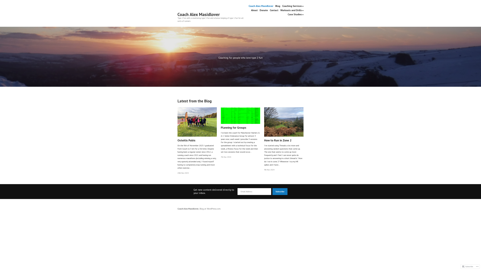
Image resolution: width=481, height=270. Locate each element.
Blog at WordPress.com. (210, 208)
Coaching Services (292, 6)
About (254, 10)
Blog (277, 6)
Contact (274, 10)
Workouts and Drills (291, 10)
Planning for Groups (233, 128)
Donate (264, 10)
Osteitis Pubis (186, 140)
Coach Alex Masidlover (198, 14)
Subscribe (280, 191)
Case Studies (295, 15)
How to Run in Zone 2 (277, 140)
